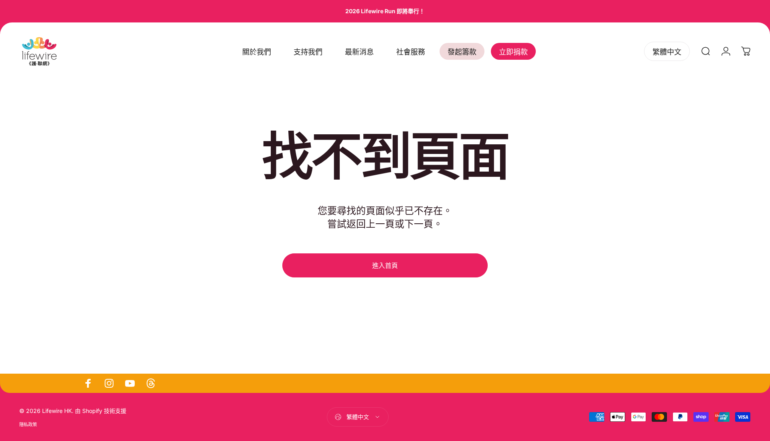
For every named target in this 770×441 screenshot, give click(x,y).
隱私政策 (28, 424)
